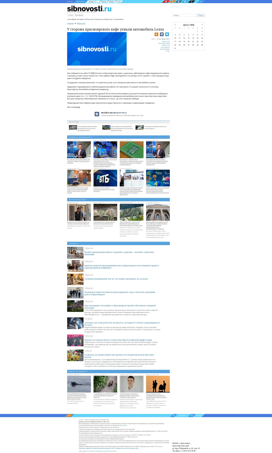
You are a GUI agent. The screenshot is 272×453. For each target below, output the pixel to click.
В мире (81, 19)
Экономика (118, 19)
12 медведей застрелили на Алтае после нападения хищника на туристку (105, 395)
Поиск (200, 15)
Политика (98, 19)
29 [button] (197, 45)
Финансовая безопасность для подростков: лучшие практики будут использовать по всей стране (77, 190)
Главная (70, 23)
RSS (69, 415)
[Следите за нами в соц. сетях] (166, 1)
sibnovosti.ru (123, 425)
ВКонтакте (121, 113)
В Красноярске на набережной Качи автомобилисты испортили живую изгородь (122, 128)
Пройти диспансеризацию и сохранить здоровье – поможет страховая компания (119, 253)
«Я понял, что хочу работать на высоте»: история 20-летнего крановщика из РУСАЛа (122, 323)
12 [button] (184, 38)
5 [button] (184, 35)
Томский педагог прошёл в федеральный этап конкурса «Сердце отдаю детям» (129, 395)
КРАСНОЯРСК (80, 1)
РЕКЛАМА (199, 415)
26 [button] (184, 45)
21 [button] (193, 41)
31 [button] (175, 48)
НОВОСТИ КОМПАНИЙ (80, 137)
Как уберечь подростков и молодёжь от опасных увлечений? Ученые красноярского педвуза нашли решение (131, 162)
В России (89, 19)
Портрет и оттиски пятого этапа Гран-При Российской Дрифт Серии (118, 340)
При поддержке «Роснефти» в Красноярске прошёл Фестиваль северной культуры (120, 306)
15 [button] (197, 38)
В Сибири (72, 19)
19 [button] (184, 41)
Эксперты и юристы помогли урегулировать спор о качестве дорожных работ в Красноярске (119, 293)
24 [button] (175, 45)
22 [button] (197, 41)
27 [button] (188, 45)
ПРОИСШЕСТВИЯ (164, 43)
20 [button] (188, 41)
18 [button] (180, 41)
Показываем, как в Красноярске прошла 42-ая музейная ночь (104, 223)
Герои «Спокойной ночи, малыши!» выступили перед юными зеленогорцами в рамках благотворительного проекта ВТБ (158, 190)
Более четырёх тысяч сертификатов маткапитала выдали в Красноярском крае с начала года (156, 396)
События (88, 351)
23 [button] (202, 41)
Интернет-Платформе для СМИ (99, 451)
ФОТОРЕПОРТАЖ (78, 200)
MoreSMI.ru (113, 451)
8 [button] (197, 35)
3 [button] (175, 35)
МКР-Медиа (79, 15)
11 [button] (180, 38)
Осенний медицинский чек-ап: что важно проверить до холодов (116, 278)
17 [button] (175, 41)
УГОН (168, 51)
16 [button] (202, 38)
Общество (108, 19)
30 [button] (202, 45)
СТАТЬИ (73, 243)
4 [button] (179, 35)
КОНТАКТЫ (182, 415)
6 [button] (188, 35)
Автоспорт (89, 336)
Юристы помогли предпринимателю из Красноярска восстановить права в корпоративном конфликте (121, 266)
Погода (91, 2)
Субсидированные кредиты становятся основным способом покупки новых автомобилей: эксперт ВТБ (157, 162)
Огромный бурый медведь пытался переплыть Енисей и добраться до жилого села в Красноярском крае (76, 396)
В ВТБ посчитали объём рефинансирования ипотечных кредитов (104, 189)
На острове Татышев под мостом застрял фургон (155, 127)
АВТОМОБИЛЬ (165, 49)
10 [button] (175, 38)
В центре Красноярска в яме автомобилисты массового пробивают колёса (87, 128)
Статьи (70, 15)
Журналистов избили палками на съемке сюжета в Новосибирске (78, 223)
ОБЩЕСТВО (166, 41)
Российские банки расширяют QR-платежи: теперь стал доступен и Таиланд (78, 161)
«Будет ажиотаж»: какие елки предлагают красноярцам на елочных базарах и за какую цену (131, 223)
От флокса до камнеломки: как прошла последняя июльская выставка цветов (119, 355)
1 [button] (197, 31)
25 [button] (180, 45)
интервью (88, 319)
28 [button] (193, 45)
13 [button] (188, 38)
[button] (175, 24)
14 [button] (193, 38)
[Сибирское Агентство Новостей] (89, 8)
